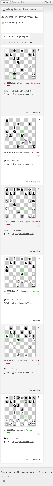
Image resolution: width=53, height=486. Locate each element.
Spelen (5, 2)
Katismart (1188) (21, 91)
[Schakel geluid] (50, 2)
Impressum (6, 476)
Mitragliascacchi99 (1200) (24, 94)
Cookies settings (9, 472)
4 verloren (27, 42)
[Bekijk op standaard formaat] (20, 64)
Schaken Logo (45, 472)
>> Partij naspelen (33, 112)
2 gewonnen (10, 42)
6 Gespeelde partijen (16, 36)
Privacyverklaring (26, 472)
